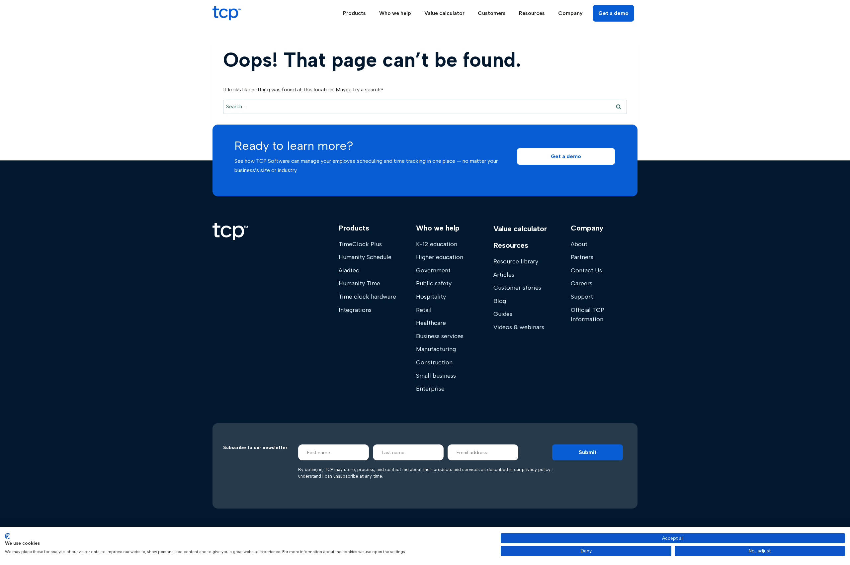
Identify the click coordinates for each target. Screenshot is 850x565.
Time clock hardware (367, 296)
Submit (588, 452)
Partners (582, 257)
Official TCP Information (587, 314)
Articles (503, 274)
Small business (436, 375)
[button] (566, 156)
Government (433, 270)
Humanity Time (359, 283)
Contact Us (586, 270)
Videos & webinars (518, 327)
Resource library (515, 261)
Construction (434, 362)
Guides (502, 314)
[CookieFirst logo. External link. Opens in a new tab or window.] (7, 536)
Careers (581, 283)
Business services (440, 336)
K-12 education (436, 244)
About (579, 244)
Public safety (434, 283)
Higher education (439, 257)
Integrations (355, 310)
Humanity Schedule (365, 257)
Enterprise (430, 388)
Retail (424, 310)
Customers (492, 13)
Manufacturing (436, 349)
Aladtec (349, 270)
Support (582, 296)
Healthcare (431, 323)
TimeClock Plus (360, 244)
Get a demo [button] (613, 13)
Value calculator (444, 13)
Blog (499, 301)
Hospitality (431, 296)
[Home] (230, 231)
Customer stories (517, 287)
